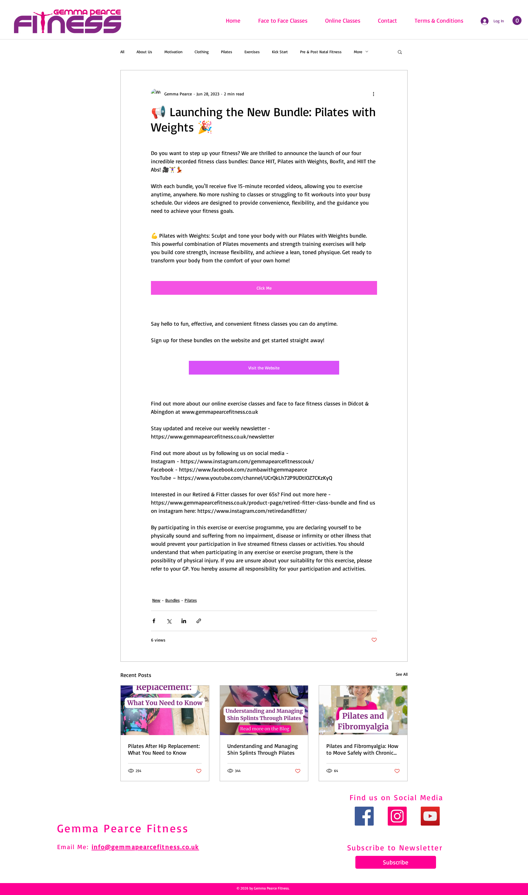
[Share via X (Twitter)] (169, 621)
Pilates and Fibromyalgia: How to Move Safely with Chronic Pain (362, 749)
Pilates (226, 51)
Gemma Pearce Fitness (123, 828)
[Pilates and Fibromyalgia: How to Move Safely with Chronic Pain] (363, 710)
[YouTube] (430, 816)
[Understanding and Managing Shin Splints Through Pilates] (264, 710)
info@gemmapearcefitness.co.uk (145, 847)
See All (402, 674)
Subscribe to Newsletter (395, 847)
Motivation (173, 51)
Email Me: (74, 847)
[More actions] (373, 93)
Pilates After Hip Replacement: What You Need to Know (164, 749)
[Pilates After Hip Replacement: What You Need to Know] (165, 710)
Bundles (172, 600)
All (122, 51)
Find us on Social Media (396, 797)
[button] (400, 51)
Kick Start (280, 51)
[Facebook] (364, 816)
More (358, 51)
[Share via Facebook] (154, 621)
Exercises (252, 51)
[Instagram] (397, 816)
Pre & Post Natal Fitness (321, 51)
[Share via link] (199, 621)
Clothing (202, 51)
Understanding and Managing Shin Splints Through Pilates (262, 749)
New (156, 600)
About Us (144, 51)
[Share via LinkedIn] (184, 621)
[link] (517, 20)
